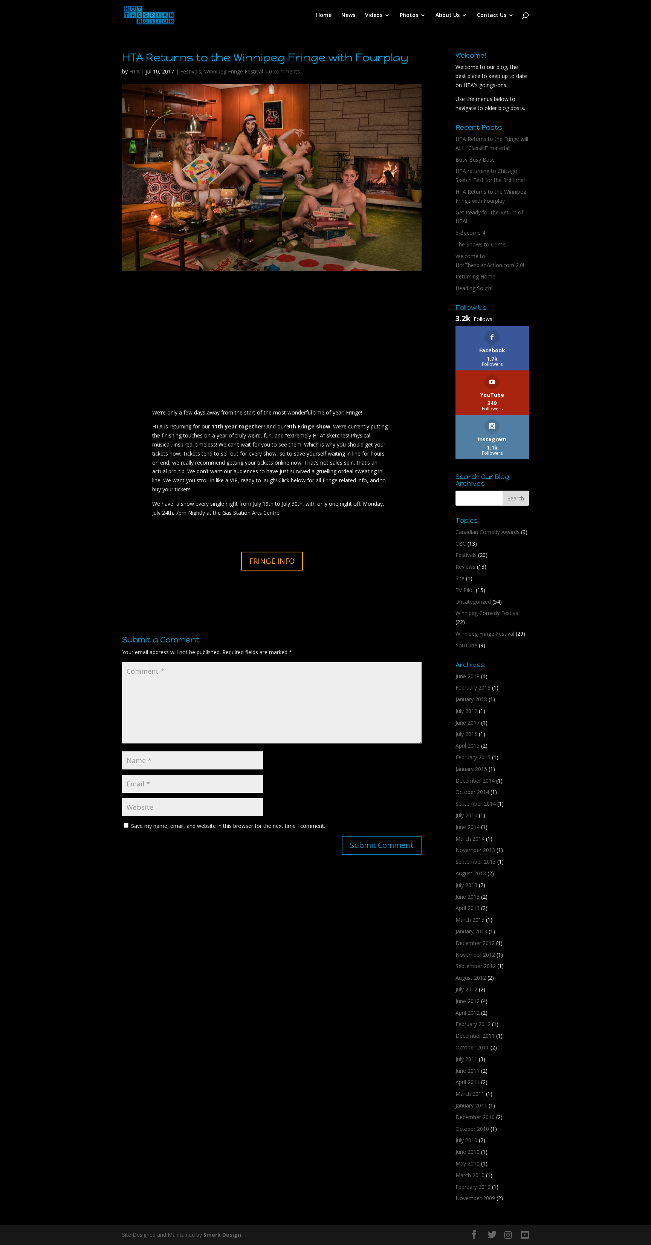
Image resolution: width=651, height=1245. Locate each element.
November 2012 (475, 954)
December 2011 (475, 1035)
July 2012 (466, 989)
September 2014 (475, 803)
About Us (448, 15)
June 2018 (467, 676)
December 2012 (475, 943)
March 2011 (469, 1093)
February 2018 (473, 687)
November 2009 (475, 1198)
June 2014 (467, 827)
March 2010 (469, 1175)
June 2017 (467, 722)
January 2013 (471, 931)
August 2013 (470, 873)
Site (460, 578)
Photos (409, 15)
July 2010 (466, 1140)
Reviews (465, 566)
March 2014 (469, 838)
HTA (134, 71)
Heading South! (473, 288)
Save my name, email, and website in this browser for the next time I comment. (228, 825)
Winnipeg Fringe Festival (233, 71)
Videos (373, 15)
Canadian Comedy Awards (487, 531)
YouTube (466, 645)
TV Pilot (464, 589)
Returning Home (475, 276)
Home (324, 15)
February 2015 (473, 757)
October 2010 (472, 1128)
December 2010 (475, 1117)
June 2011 (467, 1070)
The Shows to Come (480, 244)
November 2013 (475, 849)
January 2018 (471, 699)
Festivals (190, 71)
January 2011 (471, 1105)
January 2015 (471, 768)
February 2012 (473, 1024)
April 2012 (467, 1012)
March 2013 (469, 919)
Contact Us (491, 15)
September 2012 (475, 966)
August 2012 (470, 977)
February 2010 (473, 1186)
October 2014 (472, 791)
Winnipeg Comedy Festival (487, 612)
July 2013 (466, 885)
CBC (460, 543)
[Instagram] (508, 1234)
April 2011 (467, 1082)
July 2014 (466, 815)
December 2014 (475, 780)
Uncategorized (473, 601)
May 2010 (467, 1163)
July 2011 (466, 1059)
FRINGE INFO (272, 561)
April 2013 (467, 908)
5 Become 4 (470, 232)
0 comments (284, 71)
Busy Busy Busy (475, 159)
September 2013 (475, 861)
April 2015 (467, 745)
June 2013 (467, 896)
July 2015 (466, 733)
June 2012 (467, 1001)
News (348, 15)
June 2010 (467, 1151)
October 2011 (472, 1047)
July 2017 (466, 710)
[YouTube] (525, 1234)
